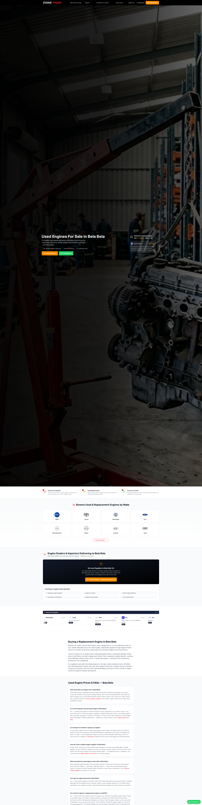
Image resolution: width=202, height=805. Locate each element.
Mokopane (91, 736)
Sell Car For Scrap (75, 2)
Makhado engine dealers (91, 597)
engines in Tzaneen (90, 593)
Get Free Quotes (152, 2)
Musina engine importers (129, 593)
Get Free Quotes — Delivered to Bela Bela (102, 579)
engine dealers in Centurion (88, 753)
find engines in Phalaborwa (55, 597)
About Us (131, 2)
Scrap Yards (119, 2)
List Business (140, 2)
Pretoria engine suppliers (93, 698)
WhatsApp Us (67, 253)
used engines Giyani (128, 597)
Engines (87, 2)
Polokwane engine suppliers (55, 593)
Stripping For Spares (103, 2)
